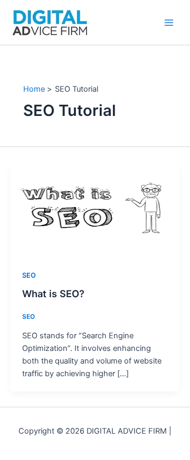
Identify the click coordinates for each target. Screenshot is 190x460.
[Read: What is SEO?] (95, 209)
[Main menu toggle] (168, 22)
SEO (29, 275)
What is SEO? (53, 293)
